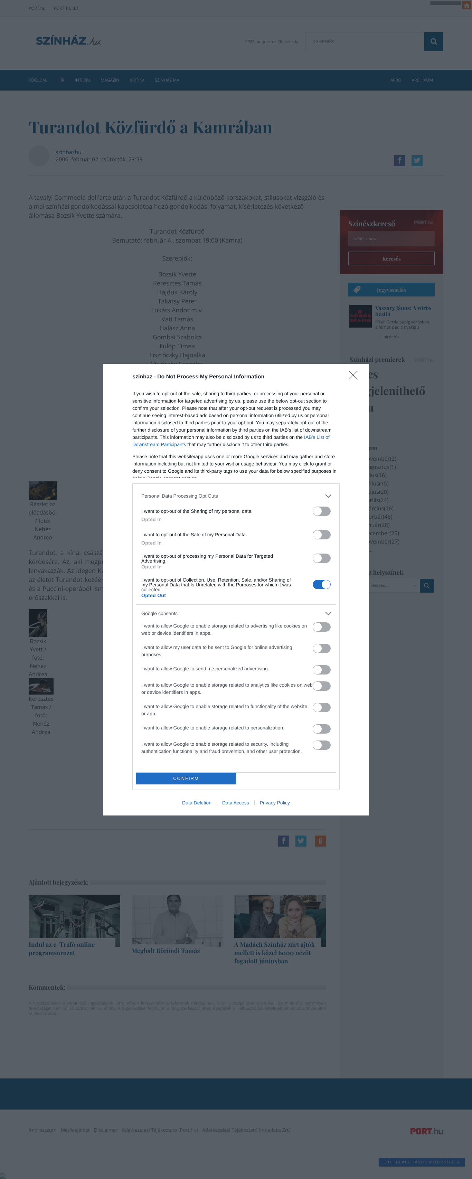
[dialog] (236, 589)
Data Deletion (196, 802)
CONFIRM (186, 778)
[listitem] (236, 496)
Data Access (235, 802)
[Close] (355, 377)
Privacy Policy (275, 802)
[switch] (322, 511)
